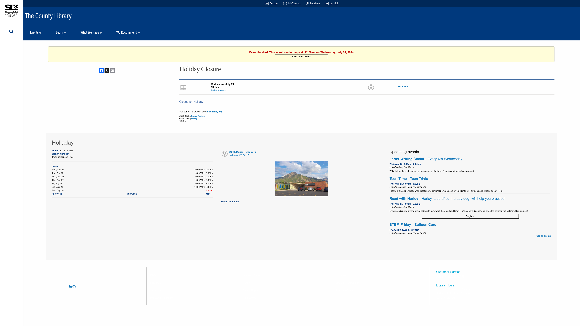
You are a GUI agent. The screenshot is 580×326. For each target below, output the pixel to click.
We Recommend (127, 32)
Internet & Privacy (252, 275)
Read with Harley (447, 198)
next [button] (208, 193)
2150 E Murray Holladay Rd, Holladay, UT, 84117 (243, 153)
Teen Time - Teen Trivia (409, 178)
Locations (155, 282)
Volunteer (341, 275)
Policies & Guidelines (161, 298)
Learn (60, 32)
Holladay (403, 86)
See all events (543, 235)
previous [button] (57, 193)
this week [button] (132, 193)
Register (470, 216)
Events (34, 32)
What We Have (90, 32)
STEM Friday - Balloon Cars (413, 224)
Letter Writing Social (426, 158)
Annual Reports (251, 290)
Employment (249, 298)
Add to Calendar (219, 90)
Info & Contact (157, 290)
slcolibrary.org (214, 111)
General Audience (198, 116)
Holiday (194, 118)
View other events (301, 56)
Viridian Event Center (347, 282)
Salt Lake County (345, 290)
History (246, 282)
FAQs (153, 275)
